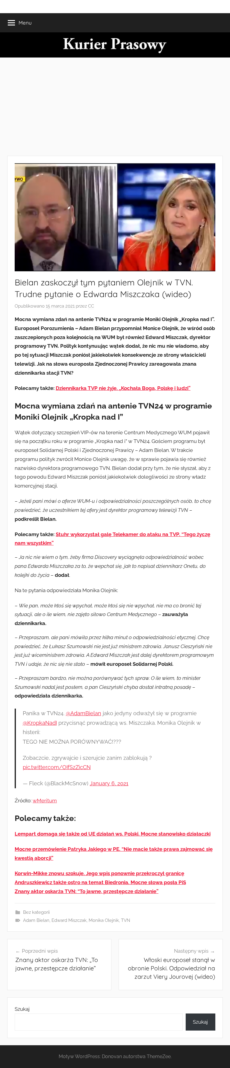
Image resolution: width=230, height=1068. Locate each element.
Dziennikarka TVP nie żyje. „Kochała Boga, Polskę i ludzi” (123, 388)
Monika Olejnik (104, 920)
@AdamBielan (83, 713)
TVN (125, 920)
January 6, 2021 (109, 783)
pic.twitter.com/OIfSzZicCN (57, 767)
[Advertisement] (115, 107)
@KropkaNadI (40, 723)
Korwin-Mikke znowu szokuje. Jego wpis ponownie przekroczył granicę (99, 873)
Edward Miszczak (69, 920)
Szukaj (22, 1009)
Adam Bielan (36, 920)
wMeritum (45, 801)
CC (91, 306)
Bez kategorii (36, 912)
